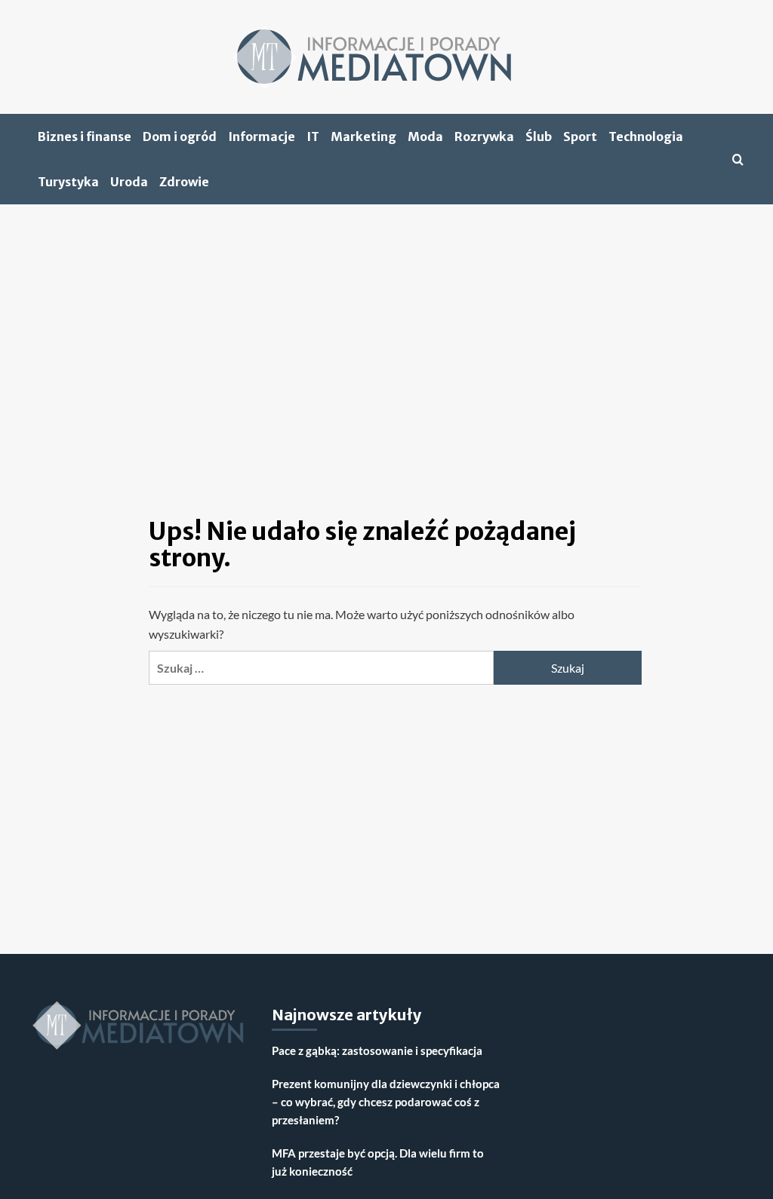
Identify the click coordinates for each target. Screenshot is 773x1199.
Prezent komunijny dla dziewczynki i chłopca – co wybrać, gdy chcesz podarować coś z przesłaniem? (386, 1102)
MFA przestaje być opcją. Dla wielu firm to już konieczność (378, 1162)
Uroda (129, 181)
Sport (580, 136)
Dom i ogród (180, 136)
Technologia (645, 136)
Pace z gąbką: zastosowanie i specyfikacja (377, 1050)
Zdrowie (184, 181)
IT (312, 136)
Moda (425, 136)
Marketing (363, 136)
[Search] (737, 159)
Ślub (538, 136)
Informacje (261, 136)
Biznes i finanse (84, 136)
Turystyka (68, 181)
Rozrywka (484, 136)
